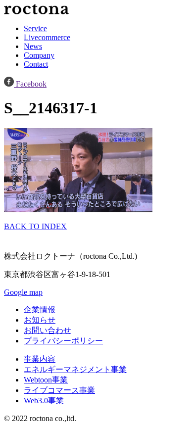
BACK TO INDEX (35, 226)
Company (39, 55)
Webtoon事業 (46, 380)
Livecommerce (47, 37)
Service (35, 28)
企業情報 (39, 309)
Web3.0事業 (44, 400)
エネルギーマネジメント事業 (75, 369)
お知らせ (39, 320)
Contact (36, 64)
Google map (23, 292)
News (33, 46)
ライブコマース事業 (59, 390)
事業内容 (39, 359)
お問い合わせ (47, 330)
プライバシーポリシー (63, 340)
